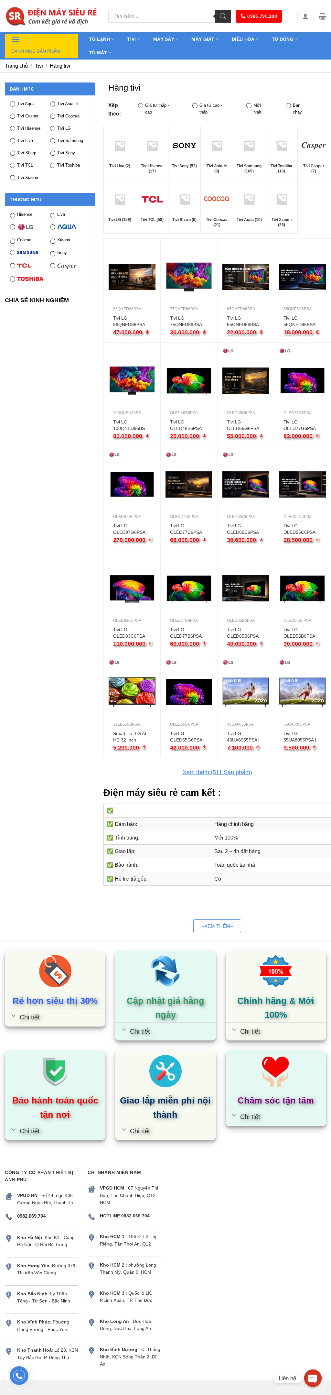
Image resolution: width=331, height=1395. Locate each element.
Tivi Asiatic (67, 103)
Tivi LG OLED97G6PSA (129, 529)
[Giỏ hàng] (322, 16)
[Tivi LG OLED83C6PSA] (132, 588)
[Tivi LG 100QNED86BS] (132, 381)
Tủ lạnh (99, 39)
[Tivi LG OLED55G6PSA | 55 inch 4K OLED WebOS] (189, 692)
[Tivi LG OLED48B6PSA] (189, 381)
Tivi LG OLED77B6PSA (186, 633)
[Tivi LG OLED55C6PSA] (302, 484)
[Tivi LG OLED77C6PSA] (189, 484)
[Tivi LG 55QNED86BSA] (302, 277)
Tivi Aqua (26, 103)
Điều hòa (243, 39)
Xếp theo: (114, 109)
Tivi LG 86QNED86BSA (129, 321)
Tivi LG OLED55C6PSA (299, 529)
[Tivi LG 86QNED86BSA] (132, 277)
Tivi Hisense (28, 128)
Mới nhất (257, 109)
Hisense (24, 214)
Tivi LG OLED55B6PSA (299, 633)
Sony (62, 252)
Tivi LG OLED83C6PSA (129, 633)
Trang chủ (16, 66)
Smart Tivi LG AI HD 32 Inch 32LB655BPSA (129, 737)
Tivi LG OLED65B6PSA (243, 633)
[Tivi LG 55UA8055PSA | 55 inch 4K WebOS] (302, 692)
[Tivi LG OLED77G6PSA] (302, 381)
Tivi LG (64, 128)
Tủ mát (98, 52)
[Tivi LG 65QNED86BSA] (245, 277)
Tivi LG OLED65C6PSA (243, 529)
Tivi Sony (66, 152)
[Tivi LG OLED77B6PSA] (189, 588)
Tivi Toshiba (68, 165)
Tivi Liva (25, 140)
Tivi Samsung (70, 140)
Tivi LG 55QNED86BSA (299, 321)
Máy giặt (202, 39)
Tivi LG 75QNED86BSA (186, 321)
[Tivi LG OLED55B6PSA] (302, 588)
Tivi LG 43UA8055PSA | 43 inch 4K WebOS (243, 737)
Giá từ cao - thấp (210, 109)
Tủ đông (283, 39)
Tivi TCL (25, 165)
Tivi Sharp (26, 152)
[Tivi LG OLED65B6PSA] (245, 588)
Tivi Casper (27, 116)
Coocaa (24, 239)
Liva (61, 214)
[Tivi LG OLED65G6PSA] (245, 381)
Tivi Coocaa (68, 116)
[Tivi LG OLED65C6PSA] (245, 484)
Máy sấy (163, 39)
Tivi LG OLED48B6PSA (186, 425)
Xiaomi (63, 239)
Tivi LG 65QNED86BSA (243, 321)
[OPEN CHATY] (313, 1378)
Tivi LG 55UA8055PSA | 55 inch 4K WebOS (299, 737)
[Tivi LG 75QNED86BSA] (189, 277)
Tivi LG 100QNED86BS (129, 425)
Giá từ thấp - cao (157, 109)
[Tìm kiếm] (223, 16)
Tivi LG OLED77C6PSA (186, 529)
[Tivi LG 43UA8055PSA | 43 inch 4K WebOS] (245, 692)
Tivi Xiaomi (27, 177)
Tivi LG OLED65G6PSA (243, 425)
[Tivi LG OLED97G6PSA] (132, 484)
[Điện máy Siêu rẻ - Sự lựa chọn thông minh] (52, 16)
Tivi (131, 39)
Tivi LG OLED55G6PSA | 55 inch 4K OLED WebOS (187, 737)
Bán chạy (297, 109)
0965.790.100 (262, 16)
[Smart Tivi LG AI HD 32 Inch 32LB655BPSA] (132, 692)
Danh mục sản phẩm (35, 51)
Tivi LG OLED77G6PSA (299, 425)
